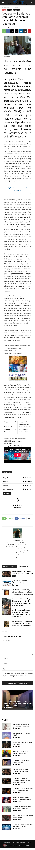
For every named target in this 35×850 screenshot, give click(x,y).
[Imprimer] (25, 31)
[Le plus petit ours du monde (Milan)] (6, 735)
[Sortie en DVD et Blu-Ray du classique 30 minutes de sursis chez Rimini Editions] (6, 623)
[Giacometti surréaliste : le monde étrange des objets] (6, 726)
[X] (12, 31)
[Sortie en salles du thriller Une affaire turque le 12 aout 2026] (6, 574)
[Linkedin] (21, 31)
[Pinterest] (29, 31)
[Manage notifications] (4, 845)
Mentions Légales (20, 842)
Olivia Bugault (7, 27)
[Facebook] (8, 31)
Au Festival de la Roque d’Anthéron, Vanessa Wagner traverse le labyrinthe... (21, 780)
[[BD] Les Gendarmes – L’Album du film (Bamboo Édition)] (6, 583)
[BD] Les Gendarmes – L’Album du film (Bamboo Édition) (21, 583)
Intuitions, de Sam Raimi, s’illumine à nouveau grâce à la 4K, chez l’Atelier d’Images (22, 592)
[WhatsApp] (4, 31)
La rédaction (7, 842)
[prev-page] (3, 630)
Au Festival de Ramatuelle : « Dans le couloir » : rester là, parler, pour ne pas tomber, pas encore (17, 703)
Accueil (4, 7)
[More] (29, 518)
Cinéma (9, 7)
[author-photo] (17, 537)
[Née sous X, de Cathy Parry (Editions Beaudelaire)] (6, 753)
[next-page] (6, 630)
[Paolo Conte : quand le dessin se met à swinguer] (6, 818)
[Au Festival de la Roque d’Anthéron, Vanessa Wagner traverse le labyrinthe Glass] (6, 781)
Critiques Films (16, 10)
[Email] (16, 31)
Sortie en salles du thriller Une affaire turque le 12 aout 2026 (22, 574)
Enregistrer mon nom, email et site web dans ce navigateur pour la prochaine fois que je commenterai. (17, 676)
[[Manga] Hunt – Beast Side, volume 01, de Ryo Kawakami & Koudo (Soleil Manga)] (6, 800)
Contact (29, 842)
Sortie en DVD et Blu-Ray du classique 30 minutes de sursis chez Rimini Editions (22, 623)
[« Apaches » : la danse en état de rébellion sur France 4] (6, 827)
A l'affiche (15, 7)
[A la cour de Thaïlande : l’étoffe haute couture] (6, 744)
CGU (13, 842)
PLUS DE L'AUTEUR (23, 566)
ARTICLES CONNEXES (9, 566)
